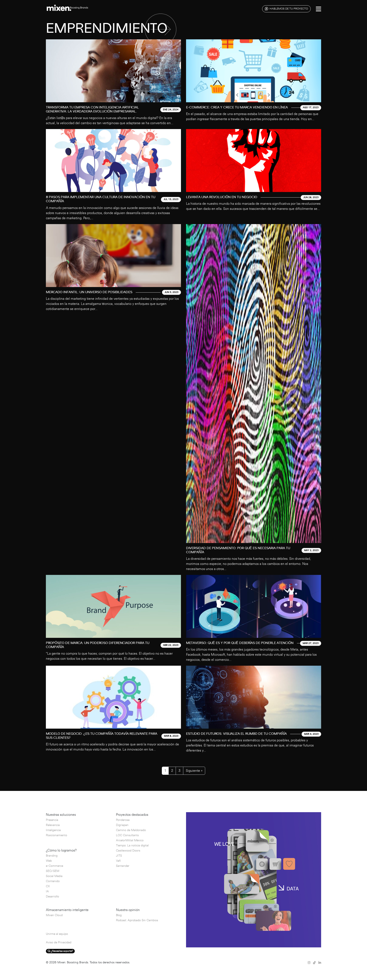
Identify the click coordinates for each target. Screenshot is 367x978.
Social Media (54, 876)
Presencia (52, 820)
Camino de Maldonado (131, 830)
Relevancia (53, 825)
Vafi (118, 861)
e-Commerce (54, 866)
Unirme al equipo (57, 934)
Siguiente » (194, 770)
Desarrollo (52, 896)
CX (48, 886)
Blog (119, 915)
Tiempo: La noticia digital (132, 845)
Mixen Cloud (54, 915)
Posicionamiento (56, 835)
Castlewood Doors (128, 850)
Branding (52, 855)
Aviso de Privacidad (58, 942)
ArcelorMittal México (130, 840)
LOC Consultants (127, 835)
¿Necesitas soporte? (61, 951)
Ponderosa (123, 820)
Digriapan (122, 825)
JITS (119, 855)
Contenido (53, 881)
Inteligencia (53, 830)
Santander (122, 866)
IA (47, 891)
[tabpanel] (183, 398)
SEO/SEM (52, 871)
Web (49, 861)
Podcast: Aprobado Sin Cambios (137, 920)
